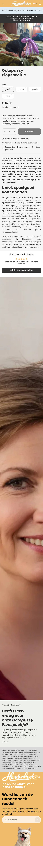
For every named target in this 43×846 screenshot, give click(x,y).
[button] (35, 3)
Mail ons (5, 742)
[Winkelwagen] (40, 3)
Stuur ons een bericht (21, 118)
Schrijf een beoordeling (21, 270)
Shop (4, 10)
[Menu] (2, 3)
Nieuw (10, 10)
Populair (17, 10)
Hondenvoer (28, 10)
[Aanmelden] (37, 819)
